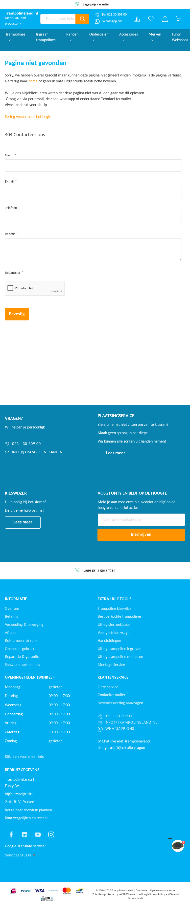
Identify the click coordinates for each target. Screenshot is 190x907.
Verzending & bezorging (24, 625)
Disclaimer (142, 890)
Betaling (11, 617)
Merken (155, 35)
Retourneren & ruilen (22, 641)
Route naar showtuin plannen (28, 810)
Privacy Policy (157, 894)
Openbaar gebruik (19, 649)
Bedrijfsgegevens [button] (22, 770)
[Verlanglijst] (151, 19)
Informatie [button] (16, 599)
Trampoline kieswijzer (115, 609)
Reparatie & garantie (22, 657)
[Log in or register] (165, 19)
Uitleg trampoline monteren (120, 657)
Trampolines (15, 35)
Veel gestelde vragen (114, 633)
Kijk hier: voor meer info (24, 757)
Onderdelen (98, 35)
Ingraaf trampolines (45, 37)
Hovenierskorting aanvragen (120, 703)
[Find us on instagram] (51, 834)
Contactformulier (111, 695)
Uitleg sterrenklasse (114, 625)
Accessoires (128, 35)
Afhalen (11, 633)
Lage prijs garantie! (96, 4)
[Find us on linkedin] (24, 834)
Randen (72, 35)
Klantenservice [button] (113, 678)
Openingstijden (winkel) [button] (29, 678)
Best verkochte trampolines (120, 617)
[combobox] (58, 19)
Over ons (12, 609)
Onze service (108, 687)
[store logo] (21, 13)
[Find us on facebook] (11, 834)
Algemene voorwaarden (163, 890)
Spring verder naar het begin (28, 117)
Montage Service (111, 665)
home (33, 81)
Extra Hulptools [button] (114, 599)
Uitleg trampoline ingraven (119, 649)
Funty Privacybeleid (123, 890)
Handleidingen (109, 641)
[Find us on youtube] (38, 834)
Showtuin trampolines (22, 665)
